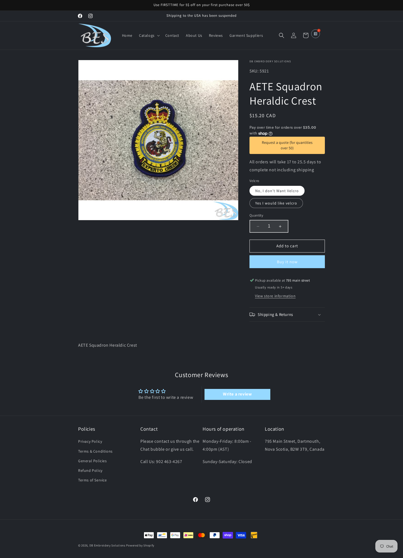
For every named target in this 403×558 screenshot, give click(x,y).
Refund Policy (90, 470)
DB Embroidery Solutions (107, 545)
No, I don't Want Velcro (277, 191)
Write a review (237, 394)
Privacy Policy (90, 441)
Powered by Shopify (140, 545)
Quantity (256, 215)
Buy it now (287, 261)
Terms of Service (92, 480)
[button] (149, 35)
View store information (275, 295)
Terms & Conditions (95, 451)
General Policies (92, 460)
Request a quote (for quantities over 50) (287, 145)
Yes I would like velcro (276, 203)
